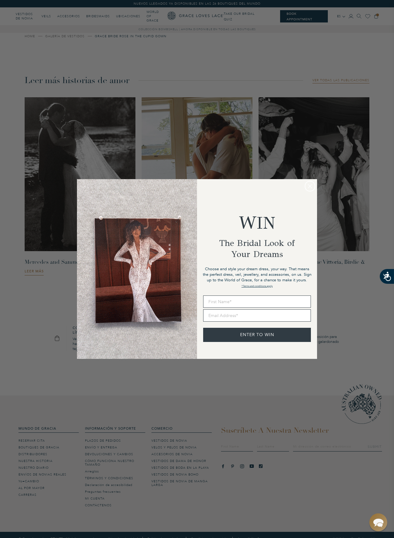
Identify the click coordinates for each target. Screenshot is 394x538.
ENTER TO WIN (257, 335)
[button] (378, 522)
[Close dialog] (310, 186)
